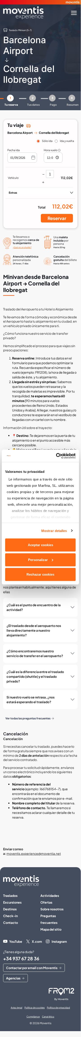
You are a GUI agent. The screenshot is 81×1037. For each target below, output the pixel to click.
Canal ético (48, 1016)
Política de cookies (34, 1007)
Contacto (10, 922)
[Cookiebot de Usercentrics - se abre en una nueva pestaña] (57, 456)
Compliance (33, 1016)
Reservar (57, 218)
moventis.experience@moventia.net (34, 853)
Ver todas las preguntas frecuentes (27, 718)
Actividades (49, 895)
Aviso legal (16, 1007)
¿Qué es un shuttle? (22, 247)
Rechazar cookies (40, 574)
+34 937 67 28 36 (21, 958)
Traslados (10, 895)
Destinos (10, 909)
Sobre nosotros (51, 909)
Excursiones (12, 902)
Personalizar (38, 559)
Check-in (10, 916)
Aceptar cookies (40, 545)
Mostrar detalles (54, 530)
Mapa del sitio (50, 929)
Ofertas (46, 902)
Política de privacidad (58, 1007)
